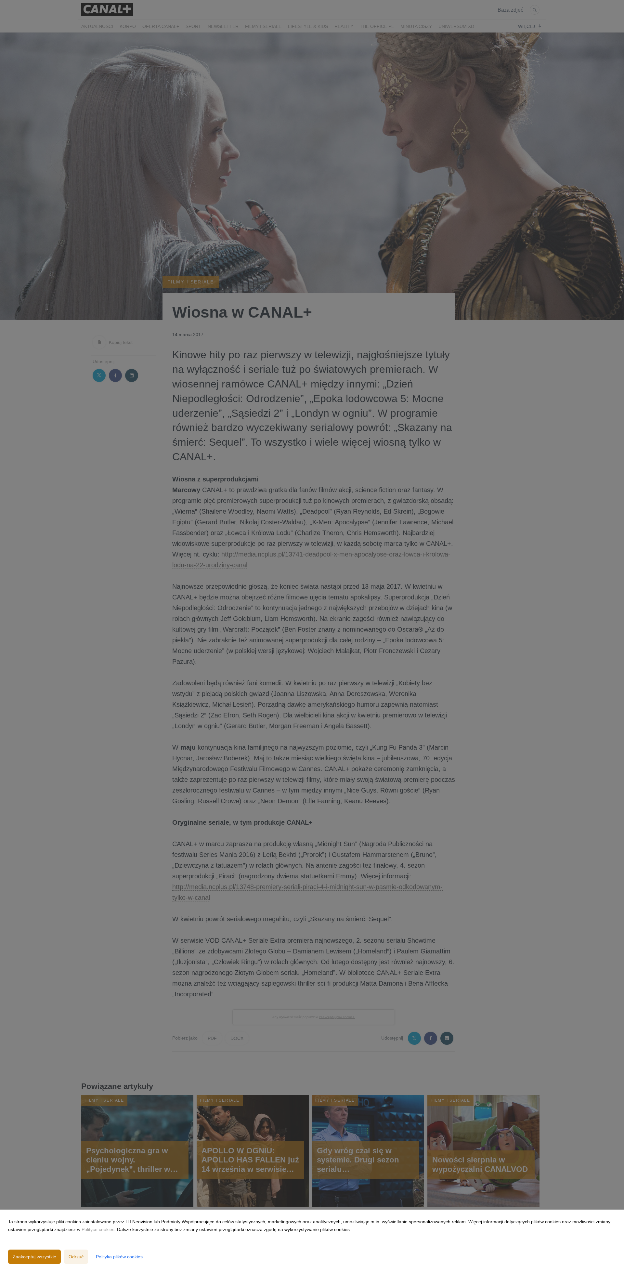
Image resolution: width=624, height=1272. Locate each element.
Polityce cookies (98, 1229)
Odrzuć (76, 1256)
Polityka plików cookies (119, 1256)
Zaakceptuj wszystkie (34, 1256)
